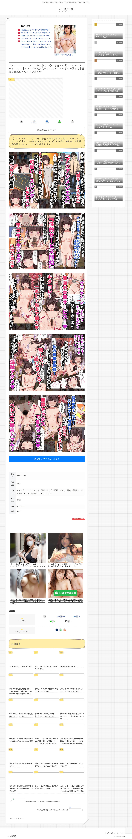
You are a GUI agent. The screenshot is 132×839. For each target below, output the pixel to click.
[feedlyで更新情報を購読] (60, 630)
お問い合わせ (111, 833)
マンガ (12, 611)
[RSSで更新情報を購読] (64, 630)
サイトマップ (121, 833)
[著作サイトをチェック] (56, 630)
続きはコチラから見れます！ (46, 459)
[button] (72, 122)
